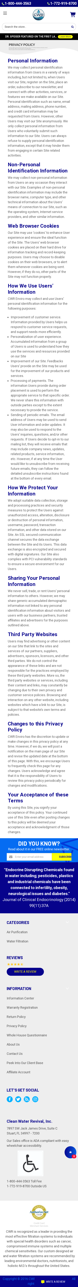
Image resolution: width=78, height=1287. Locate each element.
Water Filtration (17, 941)
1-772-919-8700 (63, 3)
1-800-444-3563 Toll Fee (24, 1181)
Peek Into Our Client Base (25, 1063)
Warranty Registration (22, 1007)
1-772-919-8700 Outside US (27, 1186)
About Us (13, 1044)
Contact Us (15, 1054)
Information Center (20, 998)
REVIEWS (15, 957)
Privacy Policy (17, 1026)
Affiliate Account (18, 1072)
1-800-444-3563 (18, 3)
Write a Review (25, 971)
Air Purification (17, 932)
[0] (70, 1152)
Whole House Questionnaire (27, 1035)
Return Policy (16, 1017)
